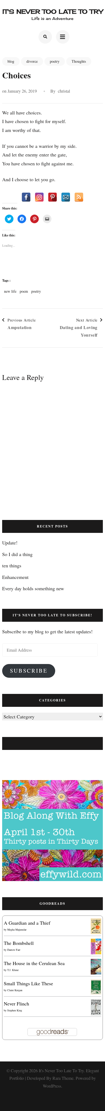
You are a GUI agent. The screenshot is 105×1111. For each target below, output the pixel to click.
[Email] (65, 197)
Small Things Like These (28, 983)
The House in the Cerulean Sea (34, 963)
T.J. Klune (13, 970)
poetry (55, 61)
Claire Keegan (14, 990)
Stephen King (14, 1010)
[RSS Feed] (78, 197)
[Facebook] (26, 197)
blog (11, 61)
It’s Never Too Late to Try (52, 743)
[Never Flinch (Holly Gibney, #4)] (96, 1003)
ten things (11, 565)
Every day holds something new (33, 588)
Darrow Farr (13, 950)
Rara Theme (63, 1078)
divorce (32, 61)
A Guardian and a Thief (27, 923)
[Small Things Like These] (96, 983)
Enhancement (15, 577)
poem (24, 291)
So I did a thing (17, 554)
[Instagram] (39, 197)
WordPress (52, 1086)
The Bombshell (19, 943)
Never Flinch (16, 1003)
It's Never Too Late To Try (52, 11)
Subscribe (28, 670)
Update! (10, 542)
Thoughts (79, 61)
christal (64, 91)
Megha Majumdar (16, 929)
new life (10, 291)
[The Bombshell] (96, 943)
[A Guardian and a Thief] (96, 923)
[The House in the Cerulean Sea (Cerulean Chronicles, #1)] (96, 963)
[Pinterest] (52, 197)
